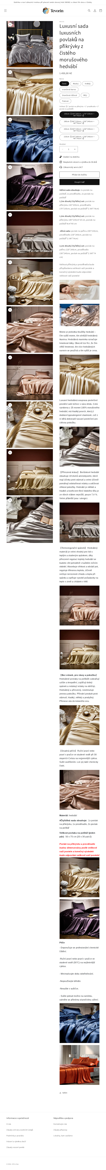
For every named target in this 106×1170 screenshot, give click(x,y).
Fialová (65, 101)
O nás (8, 1124)
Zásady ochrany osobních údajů (19, 1130)
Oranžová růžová (69, 95)
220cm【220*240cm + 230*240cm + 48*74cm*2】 (79, 137)
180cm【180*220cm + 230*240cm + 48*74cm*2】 (79, 122)
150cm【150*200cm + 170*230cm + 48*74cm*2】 (79, 115)
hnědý (87, 83)
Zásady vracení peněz (15, 1147)
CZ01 (13, 1164)
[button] (5, 10)
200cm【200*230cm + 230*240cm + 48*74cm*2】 (79, 130)
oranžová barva (69, 89)
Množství (62, 144)
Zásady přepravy (60, 1130)
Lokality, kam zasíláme (63, 1135)
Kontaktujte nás (60, 1124)
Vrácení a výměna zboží (16, 1141)
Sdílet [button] (64, 1093)
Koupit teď (79, 182)
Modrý (75, 83)
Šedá (64, 83)
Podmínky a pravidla (15, 1135)
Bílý (85, 95)
